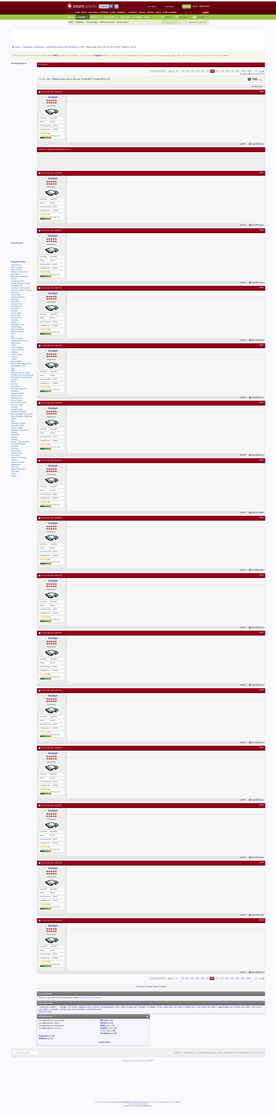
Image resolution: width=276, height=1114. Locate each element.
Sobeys (14, 432)
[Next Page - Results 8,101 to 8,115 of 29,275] (256, 71)
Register (204, 6)
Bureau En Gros (17, 281)
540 (212, 71)
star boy (63, 1009)
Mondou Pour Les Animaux (22, 375)
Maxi (13, 368)
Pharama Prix (16, 396)
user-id (74, 1009)
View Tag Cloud (45, 1012)
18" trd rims (72, 1007)
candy (123, 1007)
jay (176, 1007)
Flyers (113, 12)
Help (195, 6)
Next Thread (159, 986)
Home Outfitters (17, 331)
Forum (82, 17)
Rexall (13, 418)
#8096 (261, 690)
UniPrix (14, 460)
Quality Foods (17, 409)
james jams (168, 1007)
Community (91, 22)
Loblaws (14, 352)
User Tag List (42, 64)
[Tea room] (186, 12)
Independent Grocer (19, 341)
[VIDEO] (103, 1028)
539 (207, 71)
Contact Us (178, 1053)
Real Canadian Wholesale (21, 416)
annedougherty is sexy (110, 1007)
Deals (84, 12)
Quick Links (122, 22)
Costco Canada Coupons (21, 290)
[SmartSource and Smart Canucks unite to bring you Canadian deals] (22, 249)
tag (68, 1009)
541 (217, 71)
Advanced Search (198, 22)
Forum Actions (107, 22)
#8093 (261, 517)
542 (222, 71)
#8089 (261, 288)
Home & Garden (169, 12)
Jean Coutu (16, 343)
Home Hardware (17, 329)
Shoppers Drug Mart (19, 430)
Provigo (14, 407)
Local (184, 17)
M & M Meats (16, 361)
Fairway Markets (18, 297)
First (172, 72)
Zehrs (13, 474)
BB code (104, 1020)
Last (260, 72)
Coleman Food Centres (20, 288)
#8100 (261, 920)
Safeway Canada (18, 423)
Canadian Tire (17, 285)
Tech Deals (93, 12)
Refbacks (43, 1038)
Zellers (14, 476)
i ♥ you (160, 1007)
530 (197, 71)
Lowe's (14, 359)
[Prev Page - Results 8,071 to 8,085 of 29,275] (177, 71)
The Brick (15, 448)
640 (237, 71)
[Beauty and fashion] (191, 12)
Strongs (14, 439)
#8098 (261, 805)
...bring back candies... (48, 1007)
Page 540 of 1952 (159, 71)
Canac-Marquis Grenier (20, 283)
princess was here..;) (243, 1007)
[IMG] (102, 1025)
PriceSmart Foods (18, 402)
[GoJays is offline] (51, 111)
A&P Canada (16, 267)
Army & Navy (16, 269)
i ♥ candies (151, 1007)
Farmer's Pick (17, 304)
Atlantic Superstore (19, 272)
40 (183, 71)
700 (256, 79)
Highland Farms (17, 325)
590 (232, 71)
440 (187, 71)
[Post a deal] (205, 12)
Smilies (103, 1023)
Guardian (15, 320)
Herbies (14, 322)
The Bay (14, 446)
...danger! (63, 1007)
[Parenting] (199, 12)
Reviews (150, 12)
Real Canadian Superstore (22, 414)
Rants (158, 12)
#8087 (261, 173)
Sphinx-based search (145, 1106)
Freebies (122, 12)
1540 (249, 71)
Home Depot (16, 327)
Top (146, 17)
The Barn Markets (18, 444)
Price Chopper (17, 400)
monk (198, 1007)
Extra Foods (16, 295)
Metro (13, 370)
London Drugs (17, 354)
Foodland (15, 308)
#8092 (261, 460)
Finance (141, 12)
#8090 (261, 345)
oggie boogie (223, 1007)
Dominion (15, 292)
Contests (132, 12)
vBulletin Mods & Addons (142, 1102)
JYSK (13, 345)
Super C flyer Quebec (20, 441)
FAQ (71, 22)
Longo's (14, 357)
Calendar (80, 22)
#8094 (261, 575)
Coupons (104, 12)
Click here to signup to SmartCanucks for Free (55, 149)
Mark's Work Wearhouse (21, 364)
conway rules (132, 1007)
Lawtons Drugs (17, 347)
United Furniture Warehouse (17, 463)
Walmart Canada (18, 469)
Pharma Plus (16, 398)
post (231, 1007)
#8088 (261, 230)
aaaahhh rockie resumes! (89, 1007)
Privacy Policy (255, 1053)
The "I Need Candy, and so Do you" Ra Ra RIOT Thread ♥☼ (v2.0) (78, 79)
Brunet (14, 279)
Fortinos (14, 311)
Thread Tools (256, 86)
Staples (14, 437)
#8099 (261, 862)
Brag (168, 17)
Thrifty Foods (16, 453)
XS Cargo (15, 471)
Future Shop (16, 313)
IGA (12, 336)
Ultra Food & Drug (18, 458)
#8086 (261, 91)
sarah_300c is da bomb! (49, 1009)
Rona (13, 421)
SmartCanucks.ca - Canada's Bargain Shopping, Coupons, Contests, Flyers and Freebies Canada (216, 1053)
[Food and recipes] (195, 12)
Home (77, 12)
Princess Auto (17, 405)
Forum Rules (104, 1042)
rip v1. (259, 1007)
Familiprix (15, 299)
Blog (71, 17)
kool (193, 1007)
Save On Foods (17, 425)
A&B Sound (16, 265)
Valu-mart (15, 467)
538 (202, 71)
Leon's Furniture (17, 350)
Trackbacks (105, 1033)
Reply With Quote (258, 144)
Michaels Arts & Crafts (20, 373)
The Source (16, 451)
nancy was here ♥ (209, 1007)
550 (227, 71)
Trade (203, 17)
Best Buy (15, 274)
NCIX (13, 382)
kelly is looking (184, 1007)
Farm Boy (15, 302)
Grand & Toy (16, 318)
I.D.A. (13, 334)
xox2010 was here (94, 1009)
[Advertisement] (91, 160)
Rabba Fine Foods (18, 412)
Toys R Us (15, 455)
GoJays (52, 97)
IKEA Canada (16, 338)
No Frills (14, 384)
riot (254, 1007)
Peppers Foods (17, 393)
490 (192, 71)
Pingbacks (43, 1036)
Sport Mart (15, 435)
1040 (243, 71)
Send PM (243, 144)
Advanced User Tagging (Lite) (123, 1102)
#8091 (261, 402)
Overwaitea (15, 386)
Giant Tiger (15, 315)
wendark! (81, 1009)
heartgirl (142, 1007)
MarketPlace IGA (18, 366)
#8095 (261, 632)
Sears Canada (17, 428)
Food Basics (16, 306)
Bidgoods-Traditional (19, 276)
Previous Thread (144, 986)
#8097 (261, 747)
